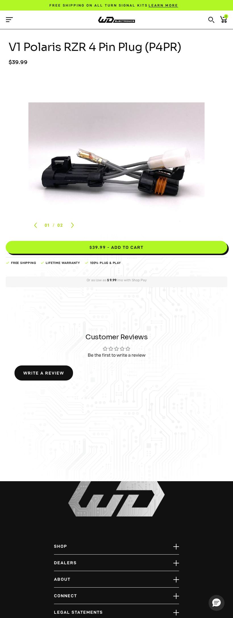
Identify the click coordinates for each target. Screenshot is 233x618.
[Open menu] (9, 19)
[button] (211, 20)
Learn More (163, 5)
